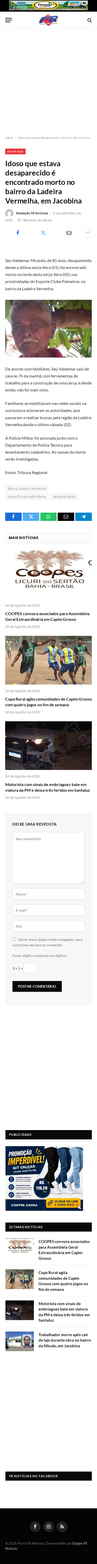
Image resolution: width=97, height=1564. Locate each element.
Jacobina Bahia (64, 496)
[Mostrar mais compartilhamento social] (88, 233)
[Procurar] (89, 20)
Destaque (15, 151)
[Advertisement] (48, 82)
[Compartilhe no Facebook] (17, 233)
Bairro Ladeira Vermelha (27, 488)
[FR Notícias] (48, 20)
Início (9, 138)
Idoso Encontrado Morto (27, 496)
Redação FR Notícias (32, 213)
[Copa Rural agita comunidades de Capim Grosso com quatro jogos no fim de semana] (48, 660)
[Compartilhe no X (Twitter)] (43, 233)
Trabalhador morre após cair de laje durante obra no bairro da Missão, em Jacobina (65, 1340)
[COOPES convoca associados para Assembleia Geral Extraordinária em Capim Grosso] (48, 574)
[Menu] (8, 20)
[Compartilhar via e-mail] (68, 233)
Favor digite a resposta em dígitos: (39, 955)
